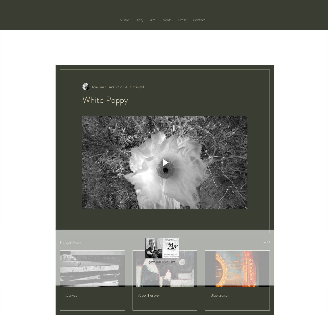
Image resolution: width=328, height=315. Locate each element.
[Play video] (164, 162)
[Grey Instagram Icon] (162, 267)
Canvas (71, 295)
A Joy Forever (149, 295)
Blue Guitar (219, 295)
